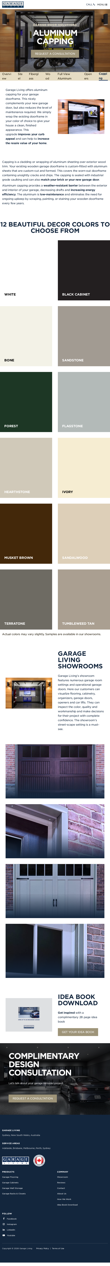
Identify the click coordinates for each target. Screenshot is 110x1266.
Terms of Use (58, 1248)
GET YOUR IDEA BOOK (78, 1032)
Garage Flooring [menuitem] (10, 1177)
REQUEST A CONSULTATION (55, 53)
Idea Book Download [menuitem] (67, 1205)
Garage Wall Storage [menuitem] (12, 1188)
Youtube (11, 1235)
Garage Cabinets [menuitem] (10, 1183)
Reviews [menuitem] (61, 1183)
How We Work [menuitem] (64, 1199)
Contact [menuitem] (61, 1188)
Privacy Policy (42, 1248)
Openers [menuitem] (88, 76)
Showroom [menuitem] (62, 1177)
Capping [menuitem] (103, 76)
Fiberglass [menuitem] (33, 76)
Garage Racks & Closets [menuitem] (14, 1194)
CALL (89, 4)
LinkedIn (11, 1230)
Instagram (12, 1224)
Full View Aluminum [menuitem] (64, 76)
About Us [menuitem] (61, 1194)
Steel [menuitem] (20, 76)
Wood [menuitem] (47, 76)
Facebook (12, 1219)
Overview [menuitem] (6, 76)
